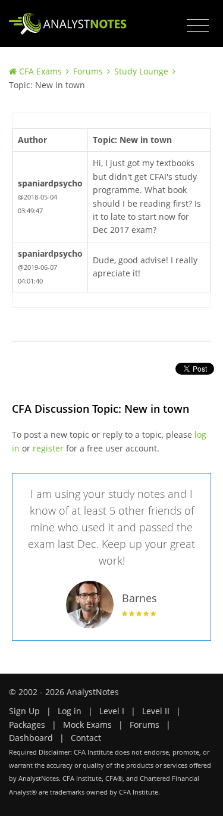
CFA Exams (40, 71)
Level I (111, 711)
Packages (27, 724)
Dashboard (31, 737)
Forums (88, 71)
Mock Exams (87, 724)
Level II (155, 711)
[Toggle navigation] (198, 25)
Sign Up (24, 711)
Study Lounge (141, 71)
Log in (69, 711)
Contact (86, 737)
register (48, 448)
